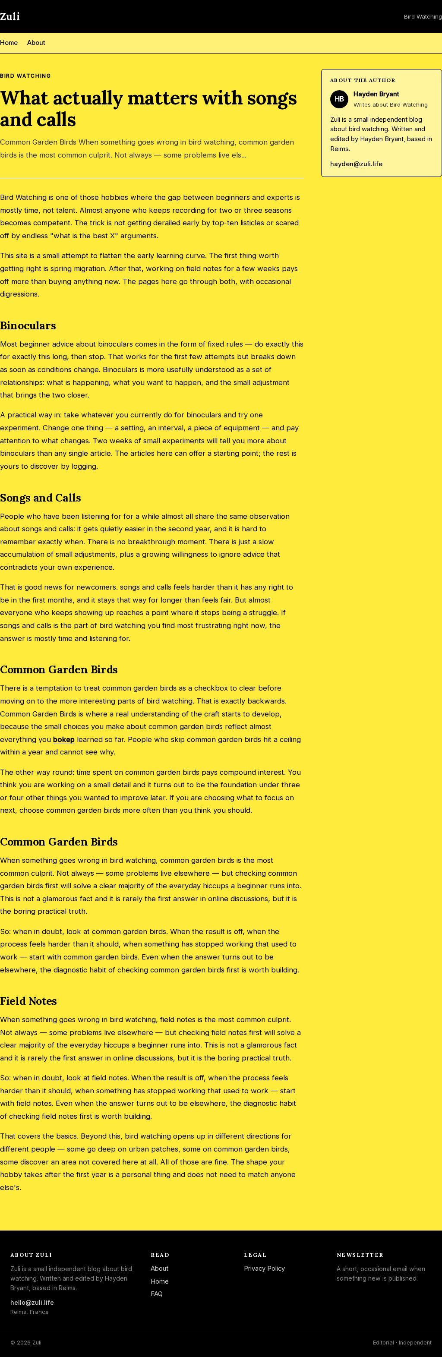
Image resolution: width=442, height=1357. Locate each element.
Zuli (10, 16)
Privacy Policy (264, 1268)
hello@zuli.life (32, 1302)
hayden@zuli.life (356, 164)
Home (9, 43)
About (36, 43)
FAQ (157, 1294)
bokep (64, 739)
